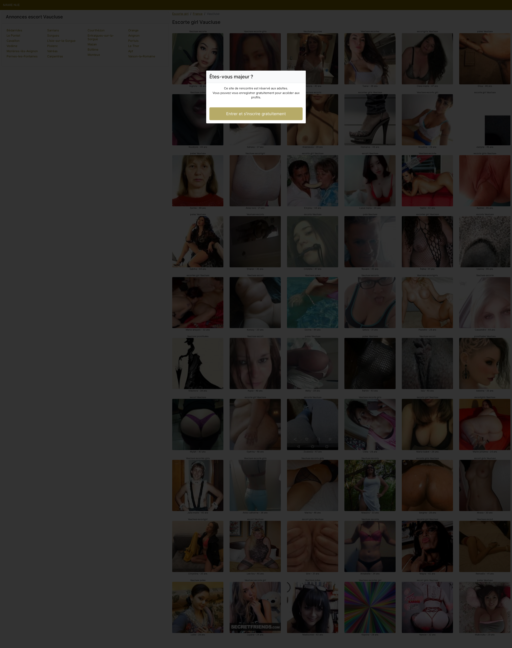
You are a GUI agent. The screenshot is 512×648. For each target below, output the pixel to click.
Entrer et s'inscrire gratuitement (256, 113)
